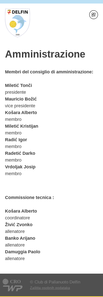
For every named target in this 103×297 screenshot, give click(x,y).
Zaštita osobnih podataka (50, 288)
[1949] (17, 41)
